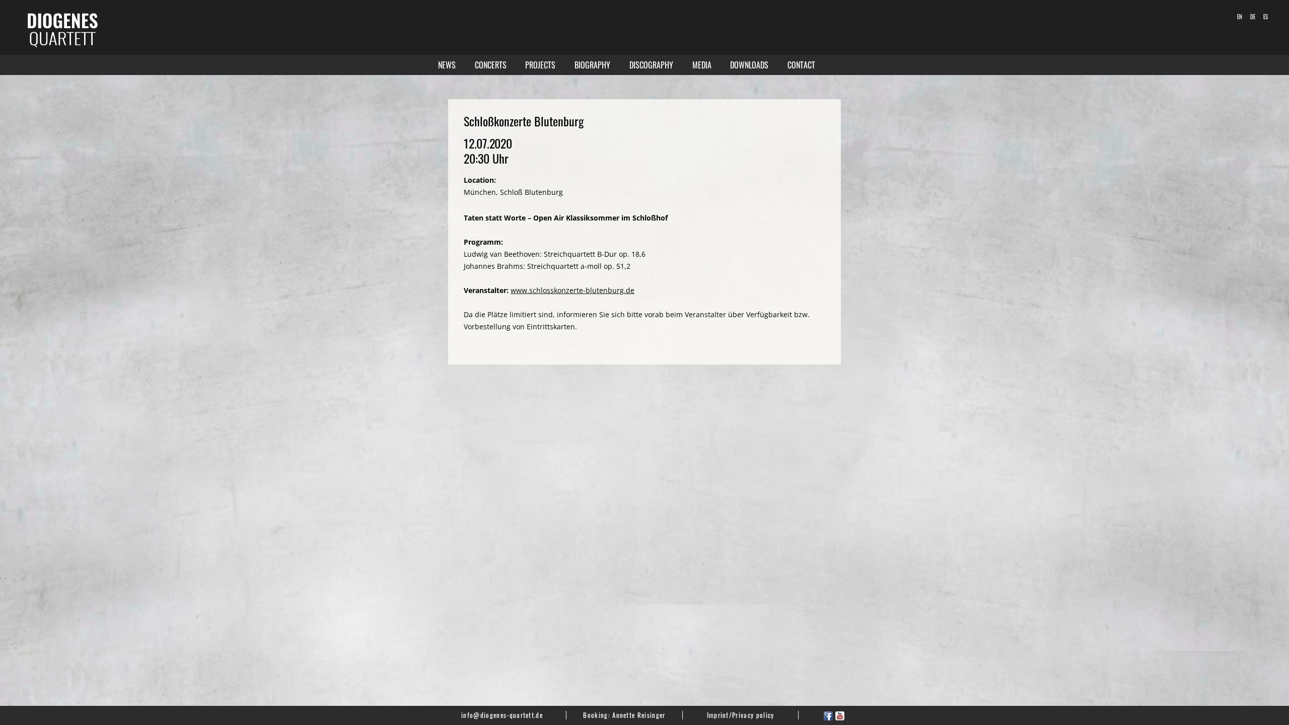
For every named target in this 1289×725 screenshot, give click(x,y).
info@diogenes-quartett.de (502, 715)
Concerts (491, 65)
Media (701, 65)
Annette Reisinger (638, 715)
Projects (540, 65)
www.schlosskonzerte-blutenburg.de (572, 290)
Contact (801, 65)
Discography (651, 65)
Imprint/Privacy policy (740, 715)
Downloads (749, 65)
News (447, 65)
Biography (592, 65)
